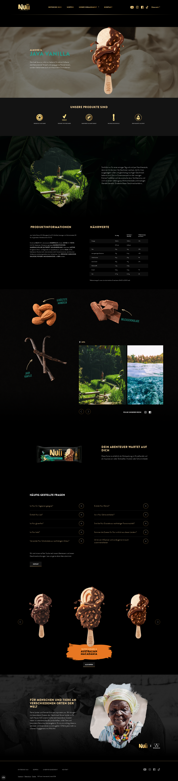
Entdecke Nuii (55, 7)
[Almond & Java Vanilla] (137, 616)
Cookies (34, 776)
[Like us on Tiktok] (147, 7)
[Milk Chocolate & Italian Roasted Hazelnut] (40, 615)
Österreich (155, 7)
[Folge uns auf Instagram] (137, 7)
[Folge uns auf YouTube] (132, 7)
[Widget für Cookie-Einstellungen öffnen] (3, 777)
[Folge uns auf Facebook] (142, 7)
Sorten (70, 7)
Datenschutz (28, 776)
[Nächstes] (88, 411)
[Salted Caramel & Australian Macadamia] (89, 616)
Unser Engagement (88, 7)
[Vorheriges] (81, 411)
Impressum (20, 776)
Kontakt (108, 7)
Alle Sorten (89, 665)
